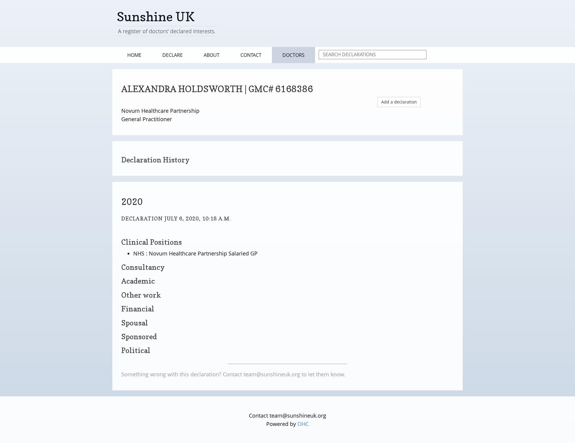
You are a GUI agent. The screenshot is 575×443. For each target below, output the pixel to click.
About (212, 55)
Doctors (293, 55)
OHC (303, 423)
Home (134, 55)
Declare (172, 55)
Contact (250, 55)
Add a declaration (399, 102)
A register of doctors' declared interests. (166, 31)
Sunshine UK (156, 16)
